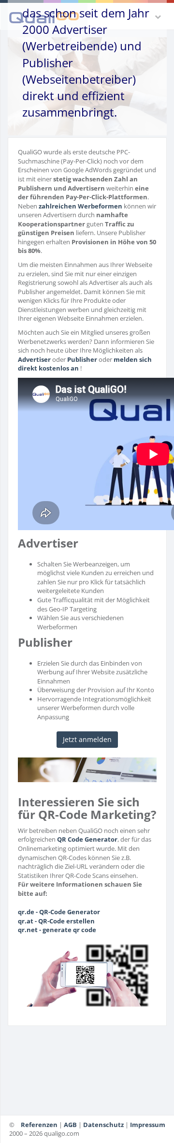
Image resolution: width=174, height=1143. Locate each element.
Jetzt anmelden (87, 739)
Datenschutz (103, 1124)
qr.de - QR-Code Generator (59, 911)
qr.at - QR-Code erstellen (56, 921)
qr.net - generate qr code (57, 929)
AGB (70, 1124)
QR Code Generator (87, 839)
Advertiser (34, 359)
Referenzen (39, 1124)
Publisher (82, 359)
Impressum (147, 1124)
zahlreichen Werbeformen (80, 206)
